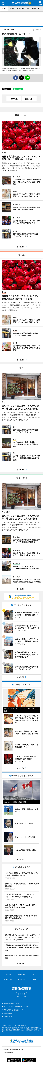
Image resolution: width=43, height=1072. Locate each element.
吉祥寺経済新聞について (11, 1003)
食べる (12, 8)
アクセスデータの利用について (13, 1010)
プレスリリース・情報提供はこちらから (16, 1007)
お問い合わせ (7, 1013)
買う (28, 8)
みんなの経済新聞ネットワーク (21, 1041)
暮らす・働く (36, 8)
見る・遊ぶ (20, 8)
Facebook (18, 994)
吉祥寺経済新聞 (20, 3)
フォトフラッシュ (8, 29)
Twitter (24, 994)
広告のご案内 (7, 1016)
